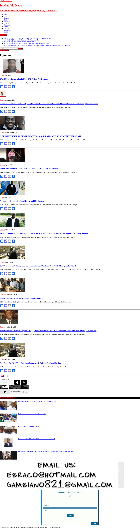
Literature (7, 30)
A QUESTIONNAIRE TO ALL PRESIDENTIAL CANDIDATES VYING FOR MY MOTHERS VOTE (40, 136)
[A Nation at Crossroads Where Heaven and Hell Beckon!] (12, 194)
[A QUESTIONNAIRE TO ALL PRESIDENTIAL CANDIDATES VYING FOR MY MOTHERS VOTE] (12, 129)
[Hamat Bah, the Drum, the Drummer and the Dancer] (12, 291)
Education (7, 25)
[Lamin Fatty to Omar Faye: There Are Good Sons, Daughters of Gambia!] (12, 161)
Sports (6, 32)
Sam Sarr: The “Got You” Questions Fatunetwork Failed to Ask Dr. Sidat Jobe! (31, 363)
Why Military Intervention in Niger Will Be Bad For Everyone (24, 79)
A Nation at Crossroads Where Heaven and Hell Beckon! (22, 201)
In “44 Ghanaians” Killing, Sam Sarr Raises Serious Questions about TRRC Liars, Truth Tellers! (38, 266)
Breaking (6, 18)
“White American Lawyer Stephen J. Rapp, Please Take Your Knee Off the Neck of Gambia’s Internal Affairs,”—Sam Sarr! (48, 331)
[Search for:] (9, 48)
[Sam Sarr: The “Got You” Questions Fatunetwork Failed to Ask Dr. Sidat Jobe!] (12, 356)
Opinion (6, 28)
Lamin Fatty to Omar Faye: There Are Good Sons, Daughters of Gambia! (29, 169)
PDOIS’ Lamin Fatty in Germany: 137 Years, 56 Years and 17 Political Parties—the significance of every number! (44, 233)
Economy (7, 21)
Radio (5, 20)
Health (6, 26)
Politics (6, 16)
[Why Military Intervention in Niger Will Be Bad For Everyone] (12, 72)
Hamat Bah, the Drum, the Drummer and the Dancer (21, 298)
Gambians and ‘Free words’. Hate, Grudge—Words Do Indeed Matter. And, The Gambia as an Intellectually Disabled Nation (49, 104)
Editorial (6, 23)
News (5, 14)
